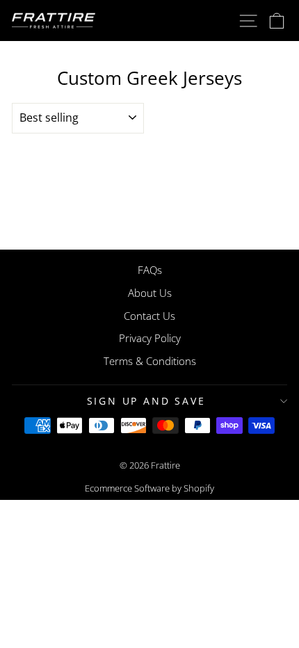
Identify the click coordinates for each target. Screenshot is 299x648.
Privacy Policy (150, 338)
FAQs (150, 270)
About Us (150, 293)
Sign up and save (146, 400)
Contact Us (149, 316)
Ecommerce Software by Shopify (149, 488)
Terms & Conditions (150, 361)
